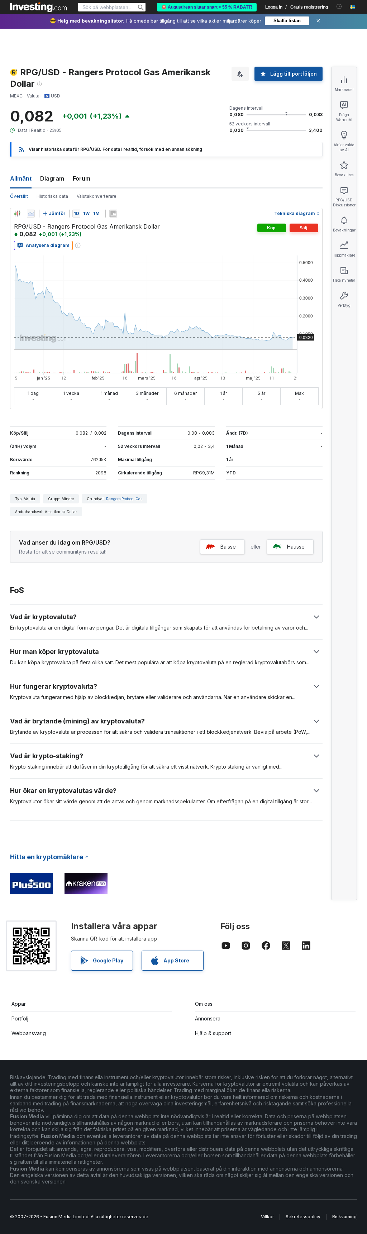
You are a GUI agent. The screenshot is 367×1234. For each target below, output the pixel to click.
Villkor (267, 1216)
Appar (18, 1004)
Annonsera (207, 1018)
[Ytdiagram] (31, 213)
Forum (81, 178)
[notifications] (339, 6)
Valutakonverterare (96, 196)
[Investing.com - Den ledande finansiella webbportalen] (38, 7)
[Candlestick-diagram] (17, 213)
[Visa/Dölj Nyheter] (113, 213)
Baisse (228, 547)
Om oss (204, 1004)
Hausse (296, 547)
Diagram (52, 178)
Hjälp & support (213, 1033)
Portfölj (19, 1018)
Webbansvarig (28, 1033)
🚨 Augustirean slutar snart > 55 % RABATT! (206, 7)
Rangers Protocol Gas (124, 499)
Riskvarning (344, 1216)
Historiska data (52, 196)
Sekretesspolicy (303, 1216)
